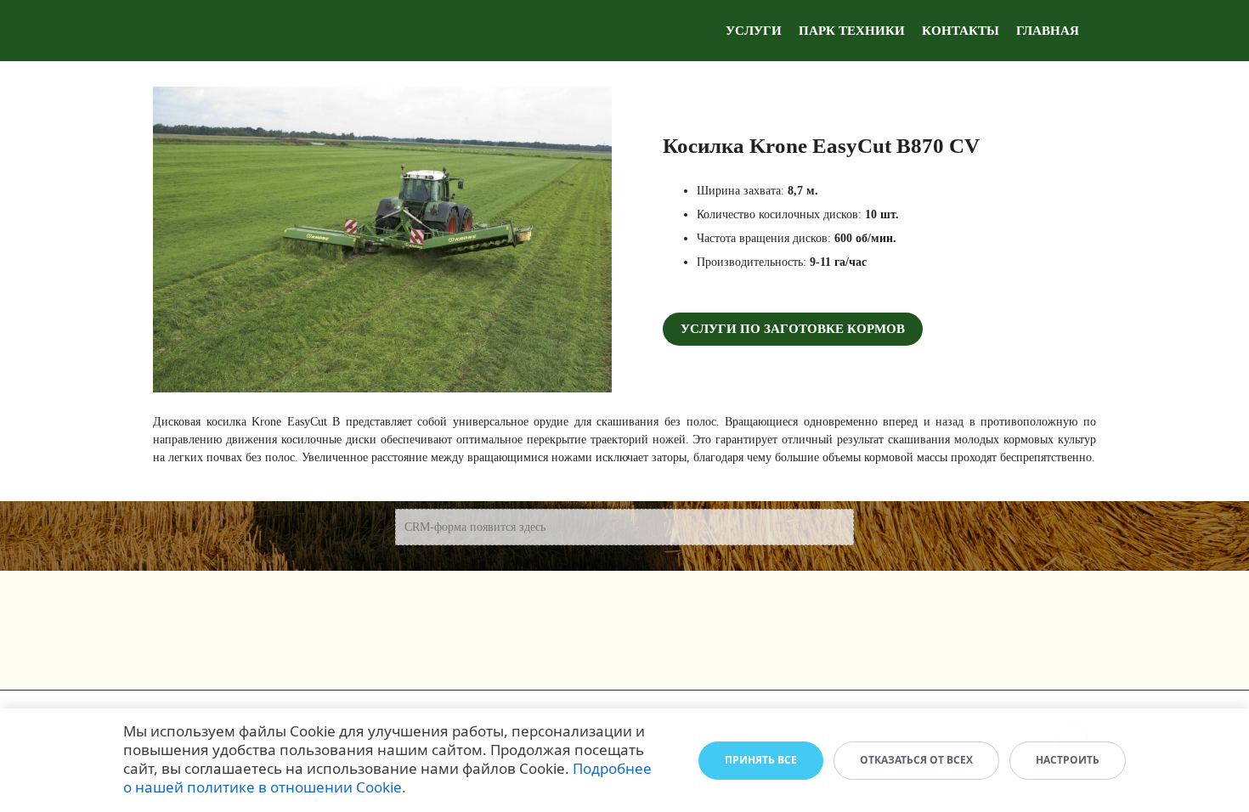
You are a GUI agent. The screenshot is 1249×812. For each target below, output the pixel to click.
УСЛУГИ (754, 30)
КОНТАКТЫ (960, 30)
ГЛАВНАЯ (1047, 30)
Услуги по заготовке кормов (793, 329)
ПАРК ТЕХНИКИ (852, 30)
